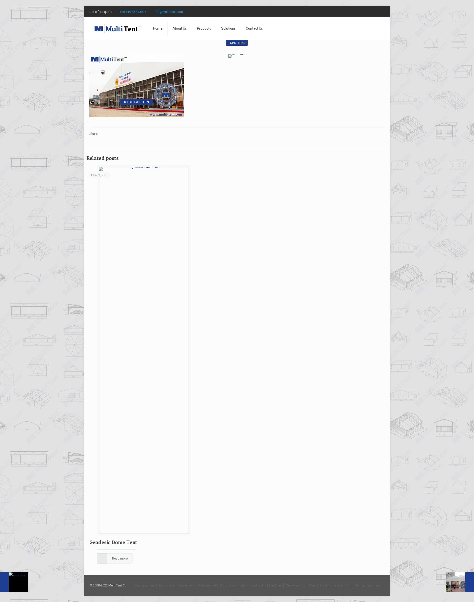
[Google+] (368, 11)
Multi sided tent (252, 585)
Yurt (349, 585)
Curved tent (186, 585)
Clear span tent (144, 585)
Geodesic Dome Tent (113, 542)
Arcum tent (166, 585)
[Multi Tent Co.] (117, 28)
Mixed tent (274, 585)
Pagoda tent (228, 585)
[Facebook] (362, 11)
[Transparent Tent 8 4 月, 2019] (14, 582)
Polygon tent (207, 585)
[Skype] (355, 11)
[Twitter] (375, 11)
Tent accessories (368, 585)
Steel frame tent (331, 585)
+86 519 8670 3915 (133, 12)
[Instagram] (382, 11)
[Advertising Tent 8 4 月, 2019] (460, 582)
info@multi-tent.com (168, 12)
